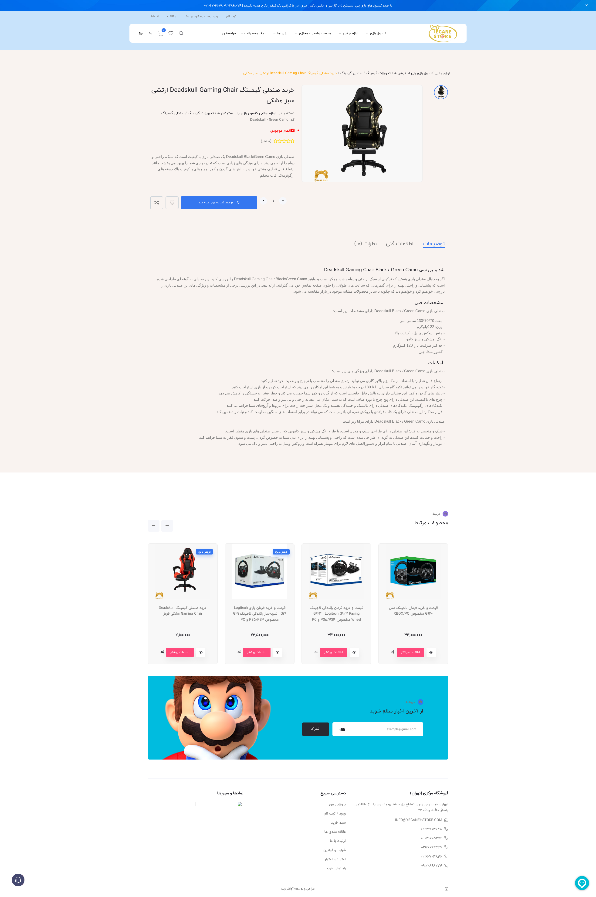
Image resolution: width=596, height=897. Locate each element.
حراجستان (229, 33)
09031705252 (431, 838)
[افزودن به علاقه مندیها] (172, 202)
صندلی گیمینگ (351, 73)
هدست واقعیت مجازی (315, 33)
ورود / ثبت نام (335, 813)
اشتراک (315, 729)
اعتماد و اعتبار (335, 859)
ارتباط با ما (338, 841)
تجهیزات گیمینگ (378, 73)
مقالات (171, 16)
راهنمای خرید (336, 868)
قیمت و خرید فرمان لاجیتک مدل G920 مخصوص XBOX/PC (413, 611)
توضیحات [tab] (434, 244)
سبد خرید (338, 822)
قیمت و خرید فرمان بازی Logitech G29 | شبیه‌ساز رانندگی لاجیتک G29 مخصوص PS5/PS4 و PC (259, 614)
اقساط (155, 16)
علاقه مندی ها (335, 832)
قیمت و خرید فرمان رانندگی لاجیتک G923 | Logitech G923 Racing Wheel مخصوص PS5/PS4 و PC (336, 614)
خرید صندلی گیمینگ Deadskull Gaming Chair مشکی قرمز (183, 611)
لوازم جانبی (350, 33)
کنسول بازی (378, 33)
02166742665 (431, 847)
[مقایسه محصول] (156, 202)
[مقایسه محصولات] (162, 652)
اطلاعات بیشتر (180, 652)
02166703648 (431, 829)
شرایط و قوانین (334, 850)
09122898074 (431, 866)
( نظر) (266, 141)
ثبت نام (231, 16)
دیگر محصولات (254, 33)
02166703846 (431, 856)
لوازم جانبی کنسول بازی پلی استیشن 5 (422, 73)
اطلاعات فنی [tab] (399, 244)
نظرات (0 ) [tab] (365, 244)
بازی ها (282, 33)
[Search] (181, 33)
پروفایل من (337, 804)
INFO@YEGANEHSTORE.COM (418, 820)
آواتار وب (287, 888)
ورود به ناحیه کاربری (204, 16)
